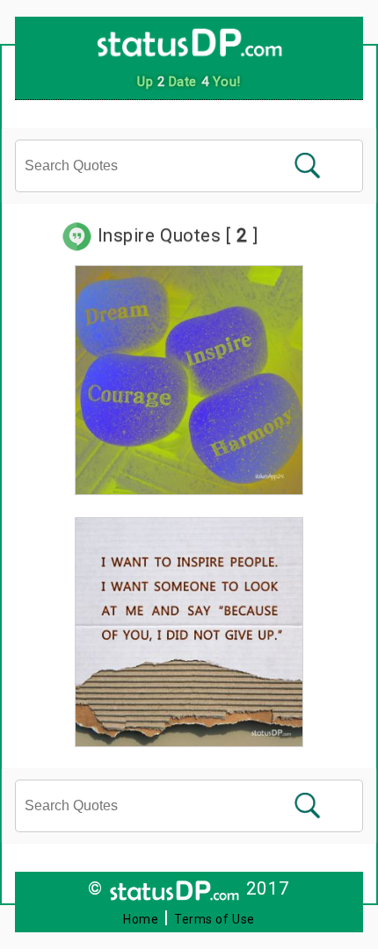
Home (140, 919)
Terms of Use (214, 919)
